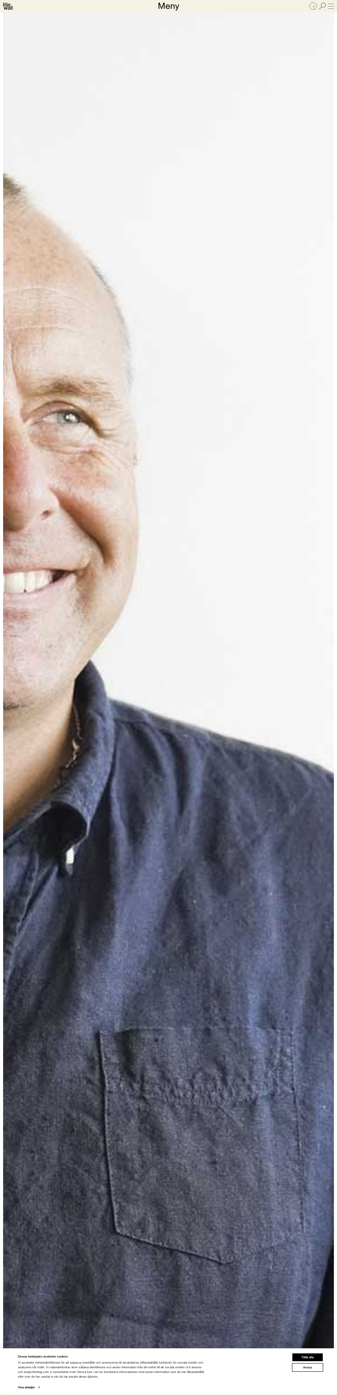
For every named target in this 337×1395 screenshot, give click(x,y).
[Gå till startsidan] (7, 6)
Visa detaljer (26, 1387)
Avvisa (307, 1367)
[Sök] (322, 6)
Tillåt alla (308, 1357)
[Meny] (331, 6)
